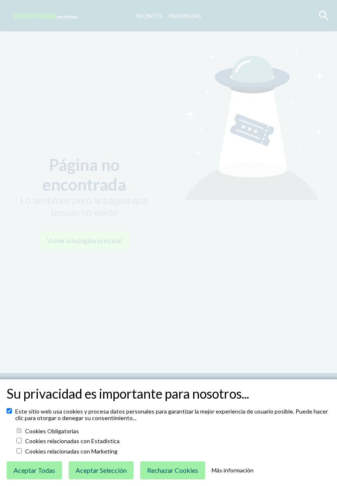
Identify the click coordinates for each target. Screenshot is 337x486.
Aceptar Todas (34, 470)
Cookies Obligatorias (52, 431)
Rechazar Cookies (172, 470)
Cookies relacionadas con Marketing (71, 451)
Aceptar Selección (101, 470)
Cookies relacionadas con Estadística (72, 441)
